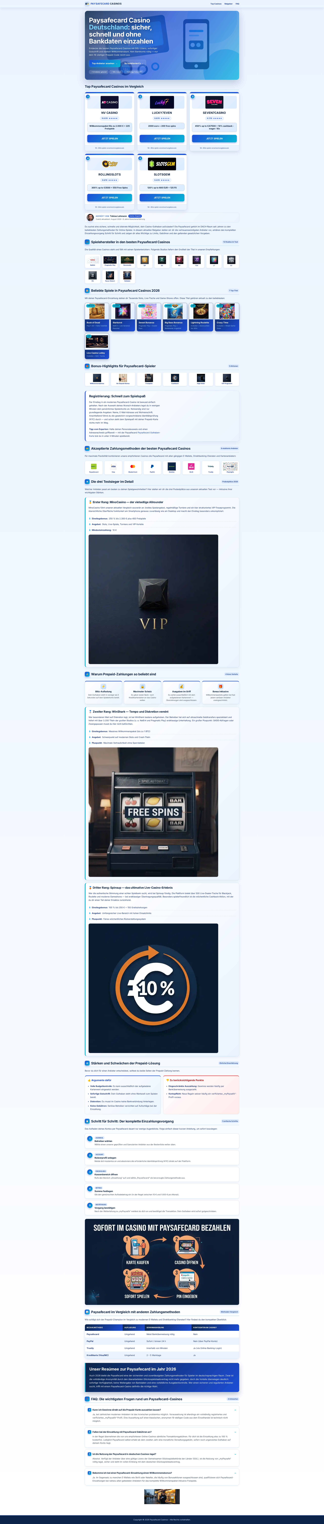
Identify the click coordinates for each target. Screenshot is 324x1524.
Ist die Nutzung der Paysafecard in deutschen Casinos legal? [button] (124, 1454)
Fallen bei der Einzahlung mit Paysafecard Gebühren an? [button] (122, 1432)
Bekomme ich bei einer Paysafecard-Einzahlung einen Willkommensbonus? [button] (132, 1473)
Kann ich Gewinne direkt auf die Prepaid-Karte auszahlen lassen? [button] (127, 1409)
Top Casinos (215, 4)
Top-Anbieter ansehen (105, 63)
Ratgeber (229, 4)
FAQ (237, 4)
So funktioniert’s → (133, 63)
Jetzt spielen (110, 138)
